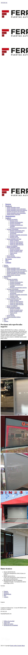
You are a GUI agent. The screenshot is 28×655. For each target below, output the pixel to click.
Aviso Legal (7, 622)
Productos (6, 592)
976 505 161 (4, 2)
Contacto (6, 597)
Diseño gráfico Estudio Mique (17, 645)
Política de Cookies (8, 624)
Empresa (6, 591)
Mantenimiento (7, 594)
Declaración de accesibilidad (11, 625)
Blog (5, 595)
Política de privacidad (9, 621)
